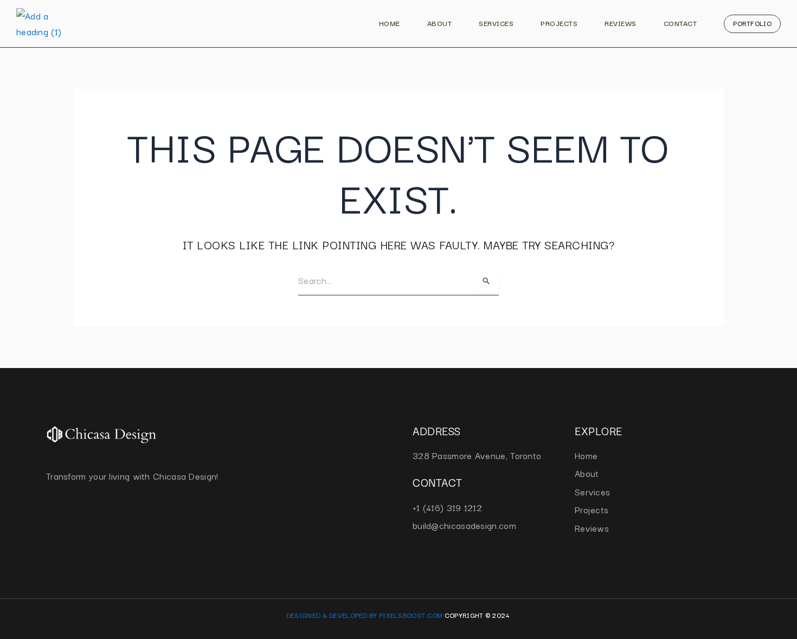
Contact (680, 22)
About (439, 22)
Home (389, 22)
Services (496, 22)
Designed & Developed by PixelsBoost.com (364, 615)
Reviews (621, 22)
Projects (559, 22)
